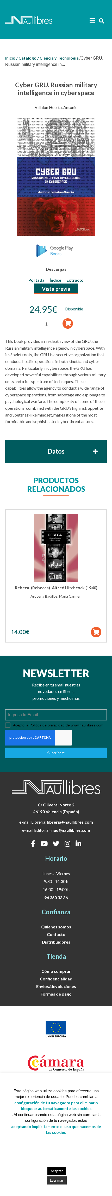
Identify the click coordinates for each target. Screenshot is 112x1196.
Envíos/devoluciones (56, 986)
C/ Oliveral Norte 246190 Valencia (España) (56, 808)
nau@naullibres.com (70, 830)
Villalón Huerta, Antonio (56, 107)
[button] (96, 632)
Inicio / (11, 57)
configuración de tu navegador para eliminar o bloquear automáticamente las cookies (56, 1105)
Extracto (75, 280)
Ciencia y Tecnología (59, 57)
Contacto (56, 934)
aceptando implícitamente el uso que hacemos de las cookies (56, 1129)
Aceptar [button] (57, 1171)
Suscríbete (56, 753)
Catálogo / (28, 57)
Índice (55, 280)
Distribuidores (56, 941)
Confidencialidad (56, 978)
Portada (36, 280)
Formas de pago (56, 993)
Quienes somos (56, 926)
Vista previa (56, 289)
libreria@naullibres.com (70, 821)
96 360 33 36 (56, 897)
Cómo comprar (56, 971)
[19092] (68, 323)
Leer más (57, 1180)
